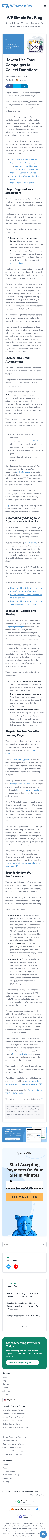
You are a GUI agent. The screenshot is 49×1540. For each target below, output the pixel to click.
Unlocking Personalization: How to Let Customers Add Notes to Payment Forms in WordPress (23, 1306)
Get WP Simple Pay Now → (22, 1362)
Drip (7, 505)
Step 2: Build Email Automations (23, 163)
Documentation (9, 1468)
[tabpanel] (24, 1304)
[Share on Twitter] (17, 86)
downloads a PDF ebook (31, 441)
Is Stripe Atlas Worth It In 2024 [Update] (23, 1316)
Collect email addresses (22, 1054)
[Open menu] (45, 6)
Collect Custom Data (11, 1424)
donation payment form (20, 784)
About (5, 1377)
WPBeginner (7, 1481)
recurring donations (18, 263)
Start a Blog (7, 1478)
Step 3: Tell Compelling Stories (23, 173)
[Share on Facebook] (9, 86)
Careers (5, 1394)
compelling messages (14, 626)
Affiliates (6, 1391)
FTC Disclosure (8, 1471)
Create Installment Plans (12, 1454)
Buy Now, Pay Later (10, 1440)
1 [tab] (23, 1326)
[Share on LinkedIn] (24, 86)
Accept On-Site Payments (13, 1413)
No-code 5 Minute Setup (12, 1410)
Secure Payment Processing (14, 1417)
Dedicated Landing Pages (13, 1444)
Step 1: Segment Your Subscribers (24, 159)
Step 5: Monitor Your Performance (24, 183)
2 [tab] (26, 1326)
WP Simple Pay (30, 542)
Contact (5, 1384)
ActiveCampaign (23, 472)
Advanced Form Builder (12, 1420)
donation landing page (19, 759)
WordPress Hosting (10, 1474)
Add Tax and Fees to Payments (15, 1451)
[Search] (44, 1244)
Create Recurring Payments (14, 1437)
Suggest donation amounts (27, 790)
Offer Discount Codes (11, 1447)
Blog (4, 1380)
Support (5, 1387)
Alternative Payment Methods (15, 1427)
